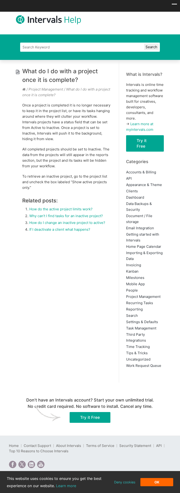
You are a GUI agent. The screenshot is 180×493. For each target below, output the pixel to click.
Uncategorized (138, 359)
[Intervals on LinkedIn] (31, 464)
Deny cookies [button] (124, 482)
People (132, 290)
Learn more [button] (66, 485)
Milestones (135, 277)
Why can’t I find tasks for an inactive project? (66, 216)
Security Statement (135, 445)
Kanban (132, 271)
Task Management (141, 328)
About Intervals (68, 445)
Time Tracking (138, 346)
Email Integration (140, 228)
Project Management (46, 89)
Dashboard (135, 197)
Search (132, 315)
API (129, 178)
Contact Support (37, 445)
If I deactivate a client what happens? (59, 229)
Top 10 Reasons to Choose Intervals (38, 451)
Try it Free (141, 143)
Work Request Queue (143, 365)
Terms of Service (100, 445)
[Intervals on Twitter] (22, 464)
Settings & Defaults (142, 322)
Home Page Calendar (143, 246)
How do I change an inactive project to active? (67, 222)
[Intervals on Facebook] (12, 464)
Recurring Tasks (139, 303)
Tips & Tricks (137, 353)
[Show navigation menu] (174, 5)
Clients (132, 191)
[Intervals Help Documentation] (24, 89)
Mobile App (135, 284)
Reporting (134, 309)
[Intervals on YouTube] (41, 464)
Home (14, 445)
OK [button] (156, 482)
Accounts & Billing (141, 172)
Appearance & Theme (144, 185)
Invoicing (133, 265)
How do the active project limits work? (61, 209)
